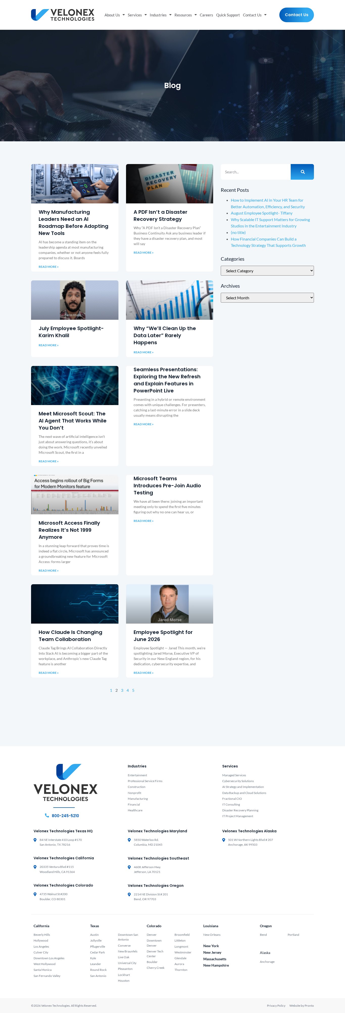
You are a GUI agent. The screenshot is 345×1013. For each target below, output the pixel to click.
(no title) (238, 232)
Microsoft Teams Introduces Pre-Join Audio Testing (167, 485)
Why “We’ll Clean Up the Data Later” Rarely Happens (165, 335)
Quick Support (228, 15)
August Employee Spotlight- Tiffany (261, 212)
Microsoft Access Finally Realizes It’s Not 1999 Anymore (69, 530)
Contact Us (252, 15)
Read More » (49, 267)
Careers (206, 15)
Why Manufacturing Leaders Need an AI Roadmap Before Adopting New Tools (73, 222)
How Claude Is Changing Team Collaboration (70, 636)
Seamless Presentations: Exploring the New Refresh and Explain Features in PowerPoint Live (167, 380)
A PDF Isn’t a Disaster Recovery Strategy (160, 215)
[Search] (302, 172)
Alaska (265, 952)
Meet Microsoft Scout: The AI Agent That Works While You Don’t (73, 420)
